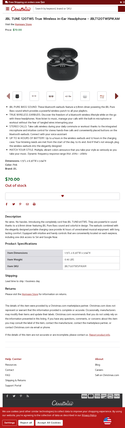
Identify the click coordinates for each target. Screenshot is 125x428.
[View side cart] (124, 2)
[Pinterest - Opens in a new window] (20, 396)
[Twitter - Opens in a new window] (13, 396)
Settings (9, 422)
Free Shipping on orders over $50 (27, 2)
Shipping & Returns (15, 380)
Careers (99, 370)
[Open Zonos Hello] (107, 421)
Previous (8, 96)
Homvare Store (23, 24)
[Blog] (27, 396)
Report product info (99, 335)
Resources (11, 365)
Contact (9, 370)
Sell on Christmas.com (107, 375)
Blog (97, 365)
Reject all (26, 422)
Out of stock (16, 186)
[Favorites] (62, 196)
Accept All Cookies (49, 422)
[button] (6, 204)
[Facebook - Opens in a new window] (6, 396)
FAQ (7, 375)
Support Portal (13, 385)
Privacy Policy (89, 415)
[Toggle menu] (7, 9)
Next (117, 96)
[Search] (121, 9)
